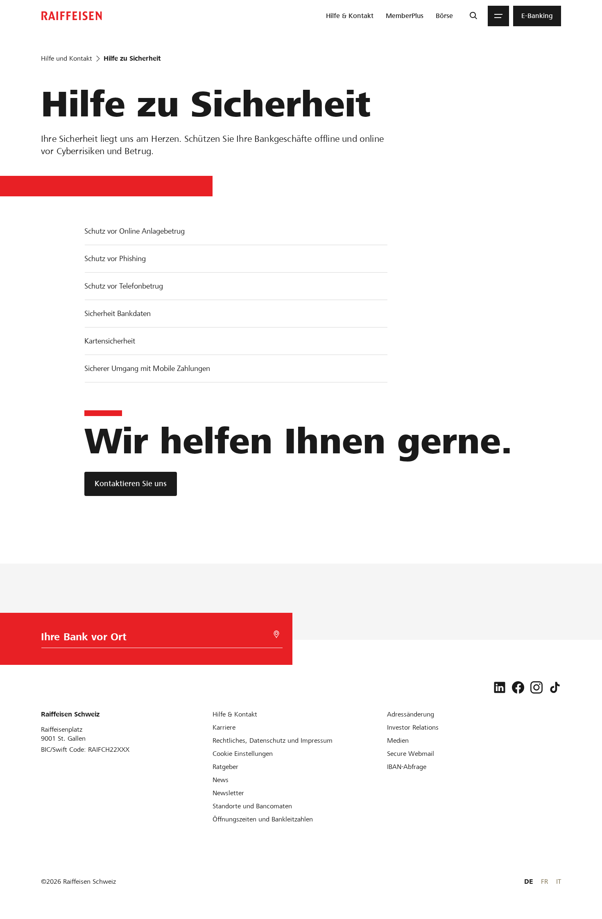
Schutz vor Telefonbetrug (123, 286)
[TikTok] (555, 687)
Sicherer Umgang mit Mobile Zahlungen (147, 368)
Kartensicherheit (109, 341)
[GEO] (276, 634)
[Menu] (498, 16)
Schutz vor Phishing (115, 258)
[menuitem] (350, 16)
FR (544, 881)
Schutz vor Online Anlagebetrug (134, 231)
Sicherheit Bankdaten (117, 313)
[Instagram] (536, 687)
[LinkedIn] (499, 687)
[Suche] (473, 16)
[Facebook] (518, 687)
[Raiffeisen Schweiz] (72, 15)
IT (558, 881)
